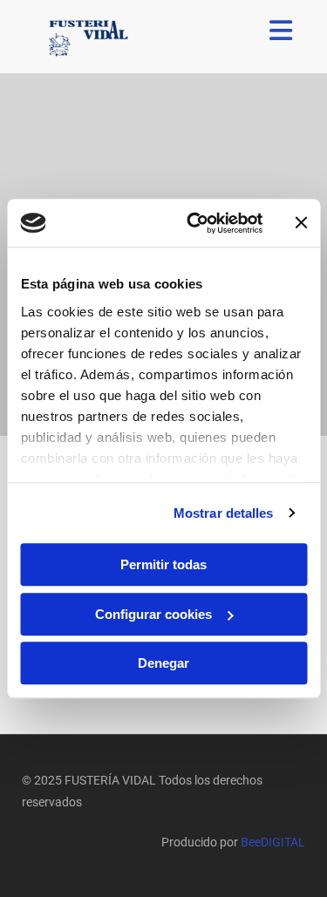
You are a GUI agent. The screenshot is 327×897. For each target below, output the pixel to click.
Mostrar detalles (224, 513)
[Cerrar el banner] (301, 223)
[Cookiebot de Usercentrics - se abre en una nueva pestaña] (194, 223)
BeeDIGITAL (273, 842)
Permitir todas (163, 564)
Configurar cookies (153, 614)
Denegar (163, 663)
